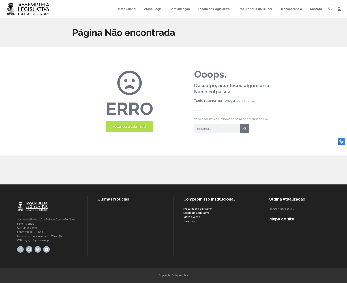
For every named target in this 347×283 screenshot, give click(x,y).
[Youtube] (46, 249)
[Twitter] (38, 249)
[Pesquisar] (244, 128)
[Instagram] (20, 249)
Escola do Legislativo (196, 212)
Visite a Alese (191, 217)
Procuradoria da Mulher (197, 208)
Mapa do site (281, 219)
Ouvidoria (189, 221)
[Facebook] (29, 249)
